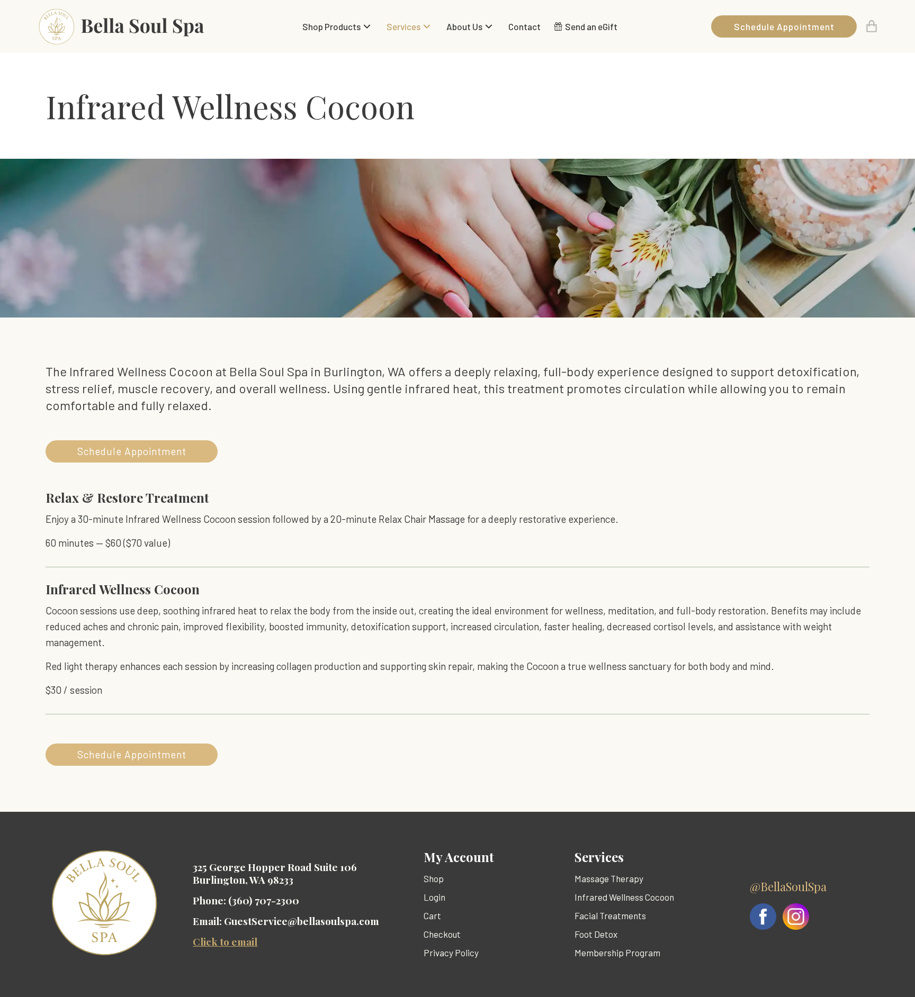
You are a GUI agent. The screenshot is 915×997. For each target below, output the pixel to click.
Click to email (225, 941)
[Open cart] (871, 26)
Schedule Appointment (784, 26)
